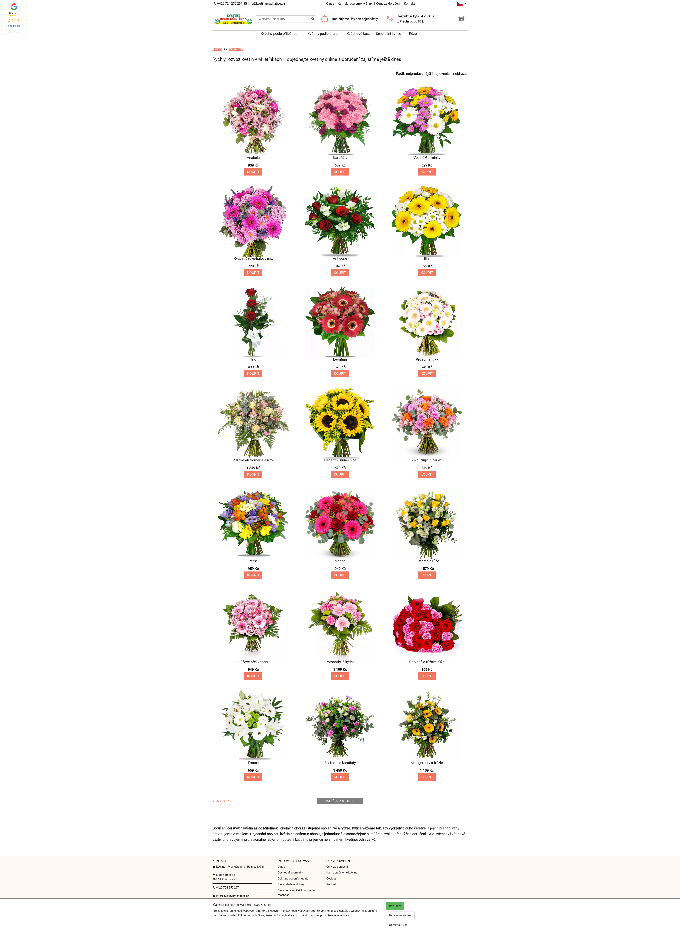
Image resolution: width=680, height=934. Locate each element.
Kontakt (409, 3)
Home (217, 49)
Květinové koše (359, 33)
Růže (413, 33)
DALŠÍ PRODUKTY (340, 801)
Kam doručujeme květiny (355, 3)
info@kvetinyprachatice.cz (266, 3)
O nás (330, 3)
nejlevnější (442, 73)
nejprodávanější (418, 73)
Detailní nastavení (400, 915)
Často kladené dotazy (291, 884)
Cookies (331, 878)
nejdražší (460, 73)
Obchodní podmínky (290, 872)
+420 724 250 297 (229, 3)
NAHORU (223, 801)
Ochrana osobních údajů (293, 878)
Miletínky (236, 49)
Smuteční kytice (389, 33)
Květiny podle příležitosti (280, 33)
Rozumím (395, 906)
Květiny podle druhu (323, 33)
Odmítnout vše (398, 925)
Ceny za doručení (388, 3)
